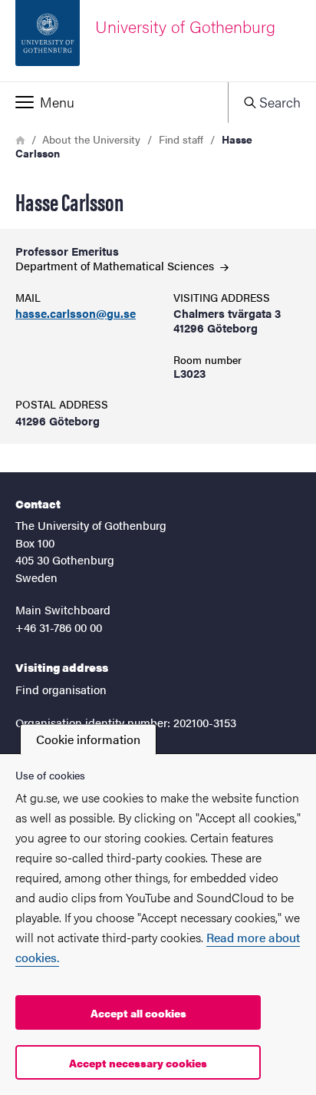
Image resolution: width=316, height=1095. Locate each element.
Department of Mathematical (116, 265)
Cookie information (88, 739)
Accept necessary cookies (138, 1062)
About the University (91, 139)
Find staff (181, 139)
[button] (114, 102)
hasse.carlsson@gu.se (75, 313)
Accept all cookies (138, 1013)
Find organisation (61, 689)
